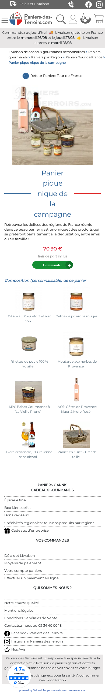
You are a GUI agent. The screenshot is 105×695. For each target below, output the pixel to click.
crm (83, 690)
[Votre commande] (98, 18)
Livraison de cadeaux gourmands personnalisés (47, 52)
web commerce (71, 690)
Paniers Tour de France (83, 57)
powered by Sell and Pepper (35, 690)
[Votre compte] (73, 18)
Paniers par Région (46, 57)
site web (56, 690)
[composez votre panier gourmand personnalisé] (85, 18)
